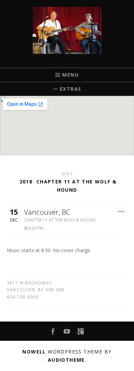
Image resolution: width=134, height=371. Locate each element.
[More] (121, 211)
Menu (70, 74)
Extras (70, 89)
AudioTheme (66, 360)
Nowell (34, 351)
